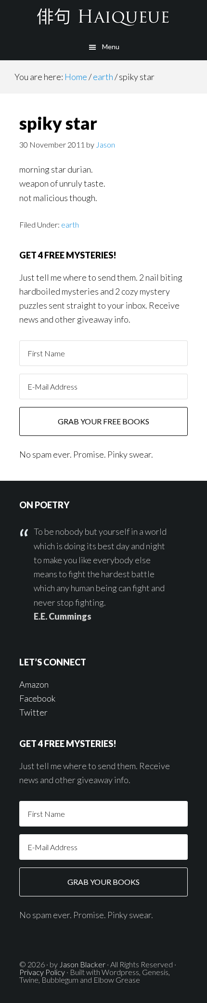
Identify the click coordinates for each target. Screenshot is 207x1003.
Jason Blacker (82, 964)
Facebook (37, 698)
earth (70, 224)
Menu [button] (110, 46)
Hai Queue (103, 17)
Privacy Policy (42, 971)
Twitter (33, 712)
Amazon (34, 684)
